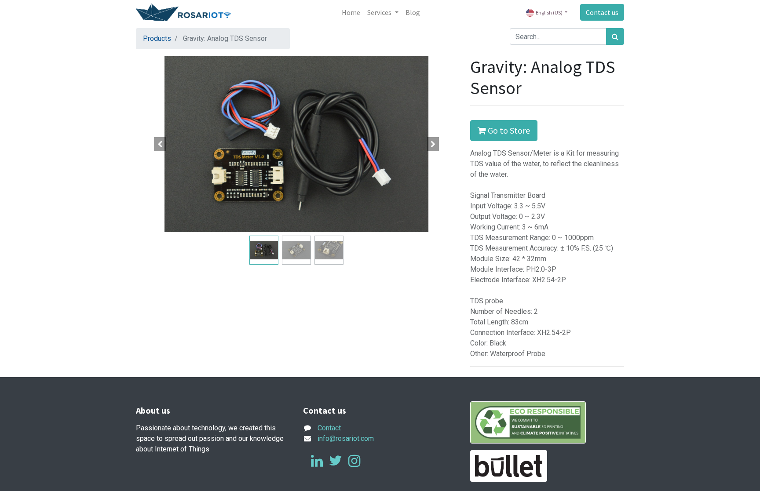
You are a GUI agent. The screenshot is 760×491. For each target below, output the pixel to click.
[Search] (615, 36)
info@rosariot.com (346, 438)
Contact (329, 428)
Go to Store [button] (508, 130)
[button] (160, 144)
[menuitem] (351, 12)
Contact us (602, 12)
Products (157, 38)
